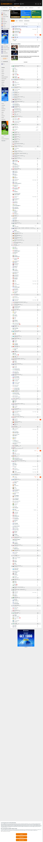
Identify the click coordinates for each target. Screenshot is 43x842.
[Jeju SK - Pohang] (26, 561)
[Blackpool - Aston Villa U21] (26, 297)
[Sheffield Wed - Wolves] (26, 272)
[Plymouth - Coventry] (26, 270)
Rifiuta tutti (22, 837)
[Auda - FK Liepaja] (26, 354)
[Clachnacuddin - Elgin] (26, 493)
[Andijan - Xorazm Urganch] (26, 615)
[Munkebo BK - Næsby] (26, 185)
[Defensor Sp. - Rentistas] (26, 608)
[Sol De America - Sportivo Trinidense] (26, 414)
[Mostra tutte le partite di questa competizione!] (40, 92)
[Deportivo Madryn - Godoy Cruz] (26, 90)
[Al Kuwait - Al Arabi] (26, 341)
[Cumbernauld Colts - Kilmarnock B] (26, 501)
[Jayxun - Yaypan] (26, 626)
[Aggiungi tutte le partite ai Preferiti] (12, 27)
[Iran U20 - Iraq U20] (26, 366)
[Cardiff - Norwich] (26, 247)
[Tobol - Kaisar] (26, 333)
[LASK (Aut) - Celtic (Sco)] (26, 35)
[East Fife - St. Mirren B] (26, 507)
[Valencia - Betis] (26, 40)
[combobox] (26, 24)
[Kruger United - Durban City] (26, 568)
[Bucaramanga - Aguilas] (26, 149)
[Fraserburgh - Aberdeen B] (26, 512)
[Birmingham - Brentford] (26, 289)
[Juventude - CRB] (26, 130)
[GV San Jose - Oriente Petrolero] (26, 119)
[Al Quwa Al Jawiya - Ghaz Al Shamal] (26, 323)
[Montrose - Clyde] (26, 521)
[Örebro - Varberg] (26, 582)
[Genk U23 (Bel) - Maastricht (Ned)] (26, 377)
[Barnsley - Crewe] (26, 253)
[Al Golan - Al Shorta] (26, 315)
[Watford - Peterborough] (26, 286)
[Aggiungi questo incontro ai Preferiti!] (12, 29)
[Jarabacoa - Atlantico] (26, 450)
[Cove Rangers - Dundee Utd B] (26, 496)
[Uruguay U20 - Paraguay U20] (26, 372)
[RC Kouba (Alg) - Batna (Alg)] (26, 380)
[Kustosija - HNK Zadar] (26, 161)
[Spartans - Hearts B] (26, 532)
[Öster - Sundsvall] (26, 585)
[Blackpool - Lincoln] (26, 258)
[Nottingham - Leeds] (26, 292)
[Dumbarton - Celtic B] (26, 504)
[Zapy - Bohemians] (26, 440)
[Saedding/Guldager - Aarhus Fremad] (26, 194)
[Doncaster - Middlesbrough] (26, 250)
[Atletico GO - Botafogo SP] (26, 127)
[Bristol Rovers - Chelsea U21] (26, 300)
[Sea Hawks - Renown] (26, 553)
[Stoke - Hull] (26, 281)
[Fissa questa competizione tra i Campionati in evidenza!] (24, 66)
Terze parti (9, 827)
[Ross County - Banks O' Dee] (26, 529)
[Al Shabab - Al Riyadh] (26, 74)
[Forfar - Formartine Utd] (26, 510)
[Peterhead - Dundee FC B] (26, 524)
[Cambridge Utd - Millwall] (26, 261)
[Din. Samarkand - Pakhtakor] (26, 621)
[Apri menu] (40, 4)
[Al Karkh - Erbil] (26, 312)
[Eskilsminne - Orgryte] (26, 592)
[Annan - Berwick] (26, 487)
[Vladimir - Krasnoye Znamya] (26, 472)
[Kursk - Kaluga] (26, 463)
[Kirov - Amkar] (26, 466)
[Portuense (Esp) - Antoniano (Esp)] (26, 388)
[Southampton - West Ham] (26, 275)
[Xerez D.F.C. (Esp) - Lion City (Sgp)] (26, 383)
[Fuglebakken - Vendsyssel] (26, 207)
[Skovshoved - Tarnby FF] (26, 199)
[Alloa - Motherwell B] (26, 485)
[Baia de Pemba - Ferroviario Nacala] (26, 393)
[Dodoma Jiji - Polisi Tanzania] (26, 603)
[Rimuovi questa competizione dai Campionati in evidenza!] (27, 27)
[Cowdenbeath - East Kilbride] (26, 499)
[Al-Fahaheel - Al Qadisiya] (26, 344)
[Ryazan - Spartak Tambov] (26, 469)
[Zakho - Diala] (26, 318)
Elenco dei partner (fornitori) (5, 831)
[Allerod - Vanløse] (26, 174)
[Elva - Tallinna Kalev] (26, 225)
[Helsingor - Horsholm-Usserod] (26, 182)
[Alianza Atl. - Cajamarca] (26, 419)
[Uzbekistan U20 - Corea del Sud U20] (26, 369)
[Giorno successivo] (39, 24)
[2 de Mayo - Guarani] (26, 406)
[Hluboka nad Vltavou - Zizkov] (26, 443)
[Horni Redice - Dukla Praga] (26, 432)
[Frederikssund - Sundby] (26, 180)
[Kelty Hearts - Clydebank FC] (26, 518)
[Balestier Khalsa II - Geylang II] (26, 540)
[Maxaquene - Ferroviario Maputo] (26, 396)
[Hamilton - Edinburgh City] (26, 515)
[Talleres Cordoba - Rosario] (26, 85)
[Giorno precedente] (12, 24)
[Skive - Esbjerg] (26, 210)
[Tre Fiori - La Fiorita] (26, 477)
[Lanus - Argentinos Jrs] (26, 82)
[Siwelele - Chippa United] (26, 577)
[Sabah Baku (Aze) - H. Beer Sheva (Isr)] (26, 29)
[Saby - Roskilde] (26, 191)
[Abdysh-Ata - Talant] (26, 349)
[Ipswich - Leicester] (26, 267)
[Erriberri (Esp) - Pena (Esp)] (26, 385)
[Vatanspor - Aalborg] (26, 196)
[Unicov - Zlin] (26, 437)
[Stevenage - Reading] (26, 278)
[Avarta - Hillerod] (26, 177)
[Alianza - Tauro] (26, 401)
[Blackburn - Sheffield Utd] (26, 256)
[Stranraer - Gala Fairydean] (26, 535)
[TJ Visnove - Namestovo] (26, 548)
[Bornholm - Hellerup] (26, 171)
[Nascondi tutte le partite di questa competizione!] (40, 27)
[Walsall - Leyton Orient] (26, 283)
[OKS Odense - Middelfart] (26, 188)
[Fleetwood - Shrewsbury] (26, 264)
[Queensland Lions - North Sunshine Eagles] (26, 109)
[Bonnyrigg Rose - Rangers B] (26, 490)
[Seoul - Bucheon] (26, 563)
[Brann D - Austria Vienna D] (26, 231)
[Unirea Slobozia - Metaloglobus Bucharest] (26, 458)
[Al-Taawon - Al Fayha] (26, 71)
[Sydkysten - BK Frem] (26, 202)
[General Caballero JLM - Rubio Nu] (26, 411)
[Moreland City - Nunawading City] (26, 104)
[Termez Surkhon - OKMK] (26, 618)
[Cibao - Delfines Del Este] (26, 453)
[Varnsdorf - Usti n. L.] (26, 429)
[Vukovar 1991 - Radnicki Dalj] (26, 166)
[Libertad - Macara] (26, 218)
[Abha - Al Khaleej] (26, 68)
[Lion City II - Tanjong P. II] (26, 542)
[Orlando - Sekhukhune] (26, 574)
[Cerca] (36, 4)
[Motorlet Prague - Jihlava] (26, 435)
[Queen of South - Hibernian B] (26, 526)
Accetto (21, 834)
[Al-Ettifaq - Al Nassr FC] (26, 77)
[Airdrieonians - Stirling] (26, 482)
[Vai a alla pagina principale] (7, 4)
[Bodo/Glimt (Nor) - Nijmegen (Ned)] (26, 32)
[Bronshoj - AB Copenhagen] (26, 205)
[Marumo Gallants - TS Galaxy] (26, 571)
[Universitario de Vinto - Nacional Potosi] (26, 122)
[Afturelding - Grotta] (26, 328)
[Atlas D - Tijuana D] (26, 361)
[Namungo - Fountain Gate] (26, 600)
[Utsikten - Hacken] (26, 595)
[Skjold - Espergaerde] (26, 213)
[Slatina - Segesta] (26, 163)
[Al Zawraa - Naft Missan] (26, 320)
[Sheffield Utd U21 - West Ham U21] (26, 307)
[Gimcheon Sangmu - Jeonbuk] (26, 558)
